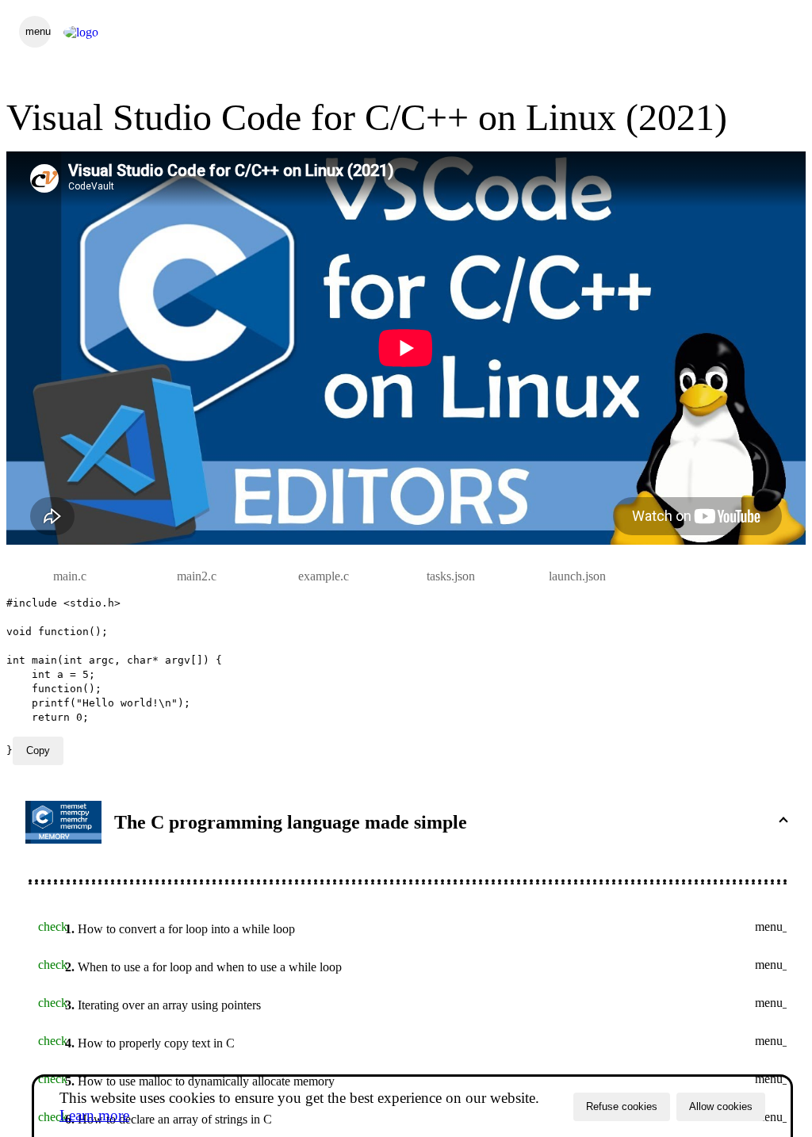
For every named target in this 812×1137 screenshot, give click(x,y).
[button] (406, 822)
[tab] (69, 576)
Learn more (94, 1115)
